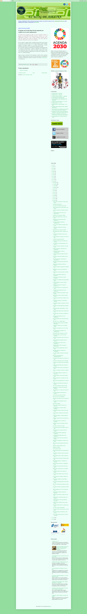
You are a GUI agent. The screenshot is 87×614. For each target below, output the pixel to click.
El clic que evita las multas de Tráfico (59, 395)
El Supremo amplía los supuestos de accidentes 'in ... (61, 267)
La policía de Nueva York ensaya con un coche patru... (61, 510)
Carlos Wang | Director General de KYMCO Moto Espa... (60, 323)
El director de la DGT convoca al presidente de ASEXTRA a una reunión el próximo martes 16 (60, 112)
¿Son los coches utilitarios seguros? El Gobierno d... (59, 275)
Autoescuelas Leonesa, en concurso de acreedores (59, 421)
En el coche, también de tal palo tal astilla (60, 385)
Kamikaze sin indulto (56, 447)
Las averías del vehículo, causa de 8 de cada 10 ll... (60, 474)
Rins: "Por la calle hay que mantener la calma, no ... (60, 485)
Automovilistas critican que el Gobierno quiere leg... (61, 459)
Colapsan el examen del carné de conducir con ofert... (60, 418)
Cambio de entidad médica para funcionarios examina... (60, 365)
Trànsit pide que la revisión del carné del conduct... (60, 430)
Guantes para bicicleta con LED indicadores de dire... (61, 451)
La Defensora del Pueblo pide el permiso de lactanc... (60, 383)
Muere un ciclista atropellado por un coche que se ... (61, 381)
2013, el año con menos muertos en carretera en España (60, 515)
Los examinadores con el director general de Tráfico (59, 117)
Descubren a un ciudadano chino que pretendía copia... (61, 280)
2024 (53, 165)
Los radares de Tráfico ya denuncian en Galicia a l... (61, 487)
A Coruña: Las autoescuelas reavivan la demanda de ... (59, 290)
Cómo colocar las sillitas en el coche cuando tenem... (60, 202)
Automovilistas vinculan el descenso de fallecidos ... (59, 492)
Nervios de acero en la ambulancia (58, 396)
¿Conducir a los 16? (55, 541)
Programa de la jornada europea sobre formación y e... (59, 220)
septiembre (55, 187)
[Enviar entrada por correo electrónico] (30, 64)
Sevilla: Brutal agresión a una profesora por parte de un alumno (60, 556)
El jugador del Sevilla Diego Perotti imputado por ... (60, 306)
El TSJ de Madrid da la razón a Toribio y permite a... (60, 283)
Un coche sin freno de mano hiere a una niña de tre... (60, 246)
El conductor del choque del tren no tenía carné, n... (60, 234)
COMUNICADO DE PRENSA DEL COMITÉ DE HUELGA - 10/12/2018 (60, 582)
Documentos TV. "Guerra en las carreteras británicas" (60, 388)
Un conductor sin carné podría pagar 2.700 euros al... (60, 244)
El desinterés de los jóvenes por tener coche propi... (60, 466)
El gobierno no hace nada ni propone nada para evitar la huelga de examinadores (60, 588)
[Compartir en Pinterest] (37, 64)
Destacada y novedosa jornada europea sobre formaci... (60, 262)
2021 (53, 169)
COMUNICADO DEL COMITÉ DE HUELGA (60, 562)
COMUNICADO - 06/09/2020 (57, 93)
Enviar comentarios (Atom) (27, 74)
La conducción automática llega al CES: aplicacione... (59, 436)
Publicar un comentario (24, 70)
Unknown (24, 64)
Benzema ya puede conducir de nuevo (59, 445)
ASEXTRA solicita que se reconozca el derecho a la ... (59, 285)
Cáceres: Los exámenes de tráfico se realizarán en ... (60, 371)
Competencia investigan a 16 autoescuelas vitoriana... (60, 301)
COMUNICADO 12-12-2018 (57, 102)
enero (54, 200)
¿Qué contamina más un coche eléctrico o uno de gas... (60, 208)
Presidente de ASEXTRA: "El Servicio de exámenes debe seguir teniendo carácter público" (60, 114)
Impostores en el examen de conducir (59, 215)
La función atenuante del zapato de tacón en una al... (60, 254)
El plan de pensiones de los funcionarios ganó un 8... (60, 319)
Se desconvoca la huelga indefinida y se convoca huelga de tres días (60, 576)
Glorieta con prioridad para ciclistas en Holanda (59, 265)
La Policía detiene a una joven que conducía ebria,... (60, 376)
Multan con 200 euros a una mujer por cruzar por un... (60, 378)
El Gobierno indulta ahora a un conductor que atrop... (60, 505)
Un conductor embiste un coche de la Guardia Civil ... (60, 453)
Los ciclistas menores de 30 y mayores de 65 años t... (60, 288)
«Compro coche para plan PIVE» (58, 239)
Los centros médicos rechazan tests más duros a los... (60, 353)
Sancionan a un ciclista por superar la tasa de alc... (60, 495)
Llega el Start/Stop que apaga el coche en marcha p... (60, 340)
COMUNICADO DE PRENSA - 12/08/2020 (59, 96)
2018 (53, 174)
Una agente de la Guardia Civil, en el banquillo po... (59, 316)
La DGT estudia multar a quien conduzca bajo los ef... (60, 311)
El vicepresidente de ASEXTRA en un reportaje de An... (59, 331)
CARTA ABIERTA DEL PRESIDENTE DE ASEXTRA (59, 99)
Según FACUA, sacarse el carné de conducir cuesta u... (60, 296)
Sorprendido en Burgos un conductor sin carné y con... (61, 303)
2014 (53, 181)
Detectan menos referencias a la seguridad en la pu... (60, 464)
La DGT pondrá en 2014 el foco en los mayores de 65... (59, 213)
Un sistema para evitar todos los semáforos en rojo (60, 314)
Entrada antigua (44, 72)
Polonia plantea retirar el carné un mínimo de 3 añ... (60, 456)
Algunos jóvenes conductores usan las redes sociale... (60, 503)
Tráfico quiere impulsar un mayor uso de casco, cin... (60, 405)
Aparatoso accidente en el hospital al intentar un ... (60, 210)
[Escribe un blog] (33, 64)
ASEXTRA (37, 22)
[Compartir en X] (34, 64)
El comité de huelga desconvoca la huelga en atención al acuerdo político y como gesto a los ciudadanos (62, 548)
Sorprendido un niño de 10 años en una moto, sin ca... (60, 411)
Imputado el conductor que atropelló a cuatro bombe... (60, 293)
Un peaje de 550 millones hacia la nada (59, 205)
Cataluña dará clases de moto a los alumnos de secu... (60, 368)
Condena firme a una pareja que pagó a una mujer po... (60, 498)
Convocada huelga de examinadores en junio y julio (59, 569)
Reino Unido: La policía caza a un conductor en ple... (60, 469)
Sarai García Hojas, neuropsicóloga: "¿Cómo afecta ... (60, 309)
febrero (54, 198)
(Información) (44, 57)
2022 (53, 168)
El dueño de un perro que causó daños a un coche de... (60, 241)
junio (54, 192)
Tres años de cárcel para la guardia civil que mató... (60, 257)
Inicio (34, 72)
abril (54, 195)
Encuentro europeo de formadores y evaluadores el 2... (59, 222)
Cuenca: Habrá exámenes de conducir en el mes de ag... (60, 373)
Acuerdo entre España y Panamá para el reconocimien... (59, 259)
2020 (53, 171)
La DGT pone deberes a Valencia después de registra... (60, 416)
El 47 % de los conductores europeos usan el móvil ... (60, 225)
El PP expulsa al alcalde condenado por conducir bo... (59, 433)
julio (54, 190)
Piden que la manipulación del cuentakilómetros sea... (58, 356)
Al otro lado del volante (57, 448)
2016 (53, 177)
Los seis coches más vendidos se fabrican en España (60, 477)
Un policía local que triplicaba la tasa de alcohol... (59, 401)
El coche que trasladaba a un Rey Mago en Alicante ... (60, 479)
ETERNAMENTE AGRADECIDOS (58, 97)
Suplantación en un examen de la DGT (59, 229)
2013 (53, 517)
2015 (53, 179)
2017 (53, 176)
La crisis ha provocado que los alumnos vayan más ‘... (60, 298)
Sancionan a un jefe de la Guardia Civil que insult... (60, 424)
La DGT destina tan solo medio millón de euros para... (60, 500)
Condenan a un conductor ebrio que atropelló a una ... (61, 363)
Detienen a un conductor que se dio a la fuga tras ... (60, 328)
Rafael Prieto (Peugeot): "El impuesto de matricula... (60, 461)
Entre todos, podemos (56, 403)
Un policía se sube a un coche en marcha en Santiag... (60, 438)
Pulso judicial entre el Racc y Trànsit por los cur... (60, 232)
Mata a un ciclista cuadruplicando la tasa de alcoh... (60, 348)
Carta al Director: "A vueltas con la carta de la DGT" (60, 390)
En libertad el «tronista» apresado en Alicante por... (60, 272)
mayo (54, 193)
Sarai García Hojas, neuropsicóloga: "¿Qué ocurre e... (60, 512)
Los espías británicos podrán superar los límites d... (59, 393)
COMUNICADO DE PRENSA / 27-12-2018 (59, 101)
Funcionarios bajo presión (57, 204)
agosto (54, 189)
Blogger (49, 606)
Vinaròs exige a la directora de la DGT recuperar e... (59, 278)
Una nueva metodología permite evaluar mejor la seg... (61, 482)
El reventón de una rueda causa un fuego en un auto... (61, 359)
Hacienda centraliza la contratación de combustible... (59, 351)
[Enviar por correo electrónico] (32, 64)
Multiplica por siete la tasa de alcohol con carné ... (60, 270)
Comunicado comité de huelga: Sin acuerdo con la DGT (60, 596)
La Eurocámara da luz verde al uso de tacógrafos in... (59, 343)
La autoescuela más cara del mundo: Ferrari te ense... (60, 428)
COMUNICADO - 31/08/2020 (57, 94)
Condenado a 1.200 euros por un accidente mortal (60, 326)
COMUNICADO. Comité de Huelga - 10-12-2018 (59, 105)
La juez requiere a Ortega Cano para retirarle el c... (60, 413)
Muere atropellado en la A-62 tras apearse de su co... (60, 490)
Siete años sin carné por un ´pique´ (59, 425)
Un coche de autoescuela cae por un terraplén (60, 360)
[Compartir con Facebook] (35, 64)
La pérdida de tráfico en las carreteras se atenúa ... (59, 472)
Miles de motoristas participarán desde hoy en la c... (60, 443)
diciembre (55, 182)
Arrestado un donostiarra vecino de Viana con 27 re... (60, 338)
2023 (53, 166)
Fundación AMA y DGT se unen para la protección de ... (59, 346)
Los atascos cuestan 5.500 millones (59, 507)
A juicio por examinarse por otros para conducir (59, 228)
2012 (53, 519)
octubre (54, 185)
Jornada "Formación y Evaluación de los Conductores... (60, 249)
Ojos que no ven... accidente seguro (59, 321)
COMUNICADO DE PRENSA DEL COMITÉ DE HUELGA (60, 107)
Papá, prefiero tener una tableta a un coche (60, 333)
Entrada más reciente (22, 72)
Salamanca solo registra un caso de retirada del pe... (61, 399)
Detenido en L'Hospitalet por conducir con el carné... (60, 441)
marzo (54, 197)
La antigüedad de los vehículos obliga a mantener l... (59, 408)
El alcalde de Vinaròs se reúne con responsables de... (59, 252)
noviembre (55, 184)
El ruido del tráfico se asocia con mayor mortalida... (59, 335)
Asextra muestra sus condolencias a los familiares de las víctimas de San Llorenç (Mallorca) (60, 109)
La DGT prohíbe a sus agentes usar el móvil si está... (60, 237)
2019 (53, 173)
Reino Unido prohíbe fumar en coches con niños (60, 217)
